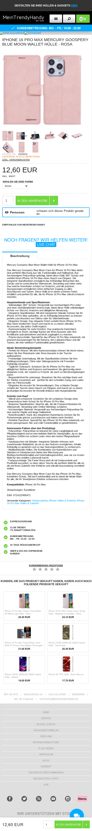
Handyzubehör (40, 500)
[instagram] (68, 799)
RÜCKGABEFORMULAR (46, 730)
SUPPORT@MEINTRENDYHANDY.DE (59, 699)
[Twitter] (24, 799)
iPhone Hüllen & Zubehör (62, 500)
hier (74, 5)
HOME (46, 712)
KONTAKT (46, 766)
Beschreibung (19, 256)
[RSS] (39, 799)
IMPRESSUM (46, 754)
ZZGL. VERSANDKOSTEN (16, 160)
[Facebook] (10, 799)
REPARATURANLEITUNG (46, 742)
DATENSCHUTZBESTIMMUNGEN (46, 772)
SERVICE (46, 718)
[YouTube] (53, 799)
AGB (46, 784)
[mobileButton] (69, 19)
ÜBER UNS (46, 736)
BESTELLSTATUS (46, 724)
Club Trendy (46, 748)
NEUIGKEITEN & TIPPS (46, 778)
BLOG (46, 760)
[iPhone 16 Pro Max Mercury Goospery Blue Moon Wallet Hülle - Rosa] (42, 129)
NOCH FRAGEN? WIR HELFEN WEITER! (46, 241)
